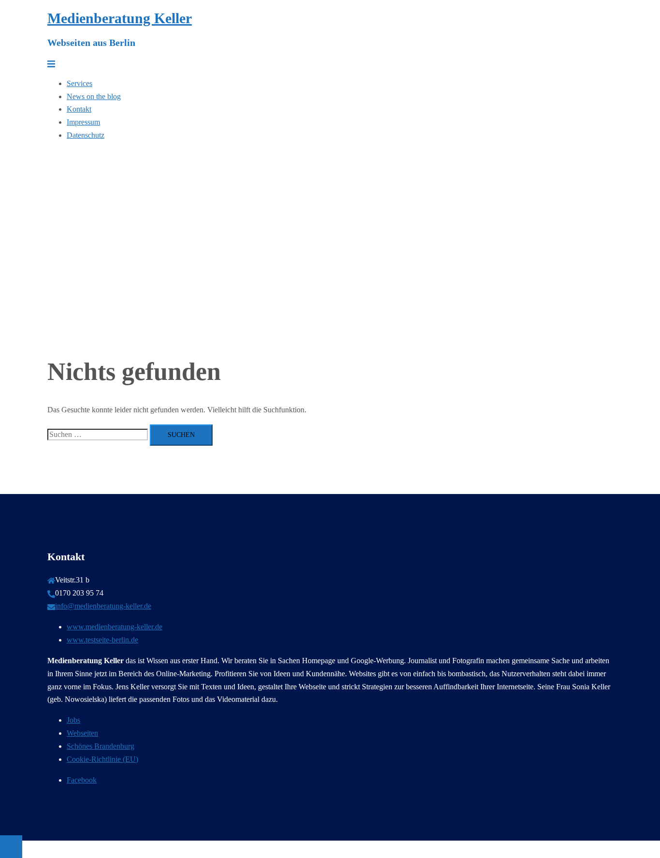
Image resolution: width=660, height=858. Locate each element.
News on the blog (94, 96)
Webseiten (82, 733)
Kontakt (79, 109)
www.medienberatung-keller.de (114, 627)
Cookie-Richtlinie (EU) (102, 759)
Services (79, 83)
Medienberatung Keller (119, 18)
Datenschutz (85, 135)
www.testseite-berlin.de (102, 640)
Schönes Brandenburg (100, 746)
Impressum (83, 122)
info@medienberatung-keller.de (103, 606)
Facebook (82, 780)
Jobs (73, 720)
